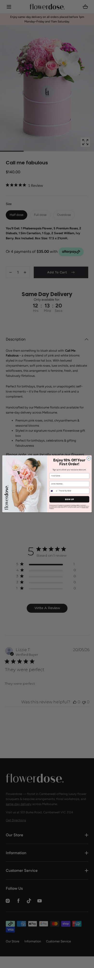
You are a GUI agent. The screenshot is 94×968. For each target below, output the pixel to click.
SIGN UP (69, 499)
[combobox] (53, 491)
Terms (52, 508)
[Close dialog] (89, 458)
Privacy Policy (85, 507)
